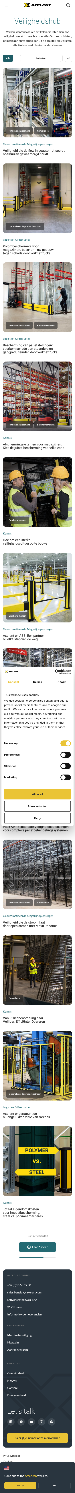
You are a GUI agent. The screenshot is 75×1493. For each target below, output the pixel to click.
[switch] (65, 755)
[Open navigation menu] (7, 5)
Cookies (8, 1461)
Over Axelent (15, 1373)
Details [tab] (37, 681)
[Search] (68, 5)
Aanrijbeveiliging (17, 1349)
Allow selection (38, 806)
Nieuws (12, 1380)
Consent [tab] (13, 681)
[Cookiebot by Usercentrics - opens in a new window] (55, 671)
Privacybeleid (11, 1455)
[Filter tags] (68, 58)
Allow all (37, 794)
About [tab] (62, 681)
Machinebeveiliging (19, 1335)
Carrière (12, 1387)
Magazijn (13, 1342)
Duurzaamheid (16, 1395)
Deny (37, 818)
